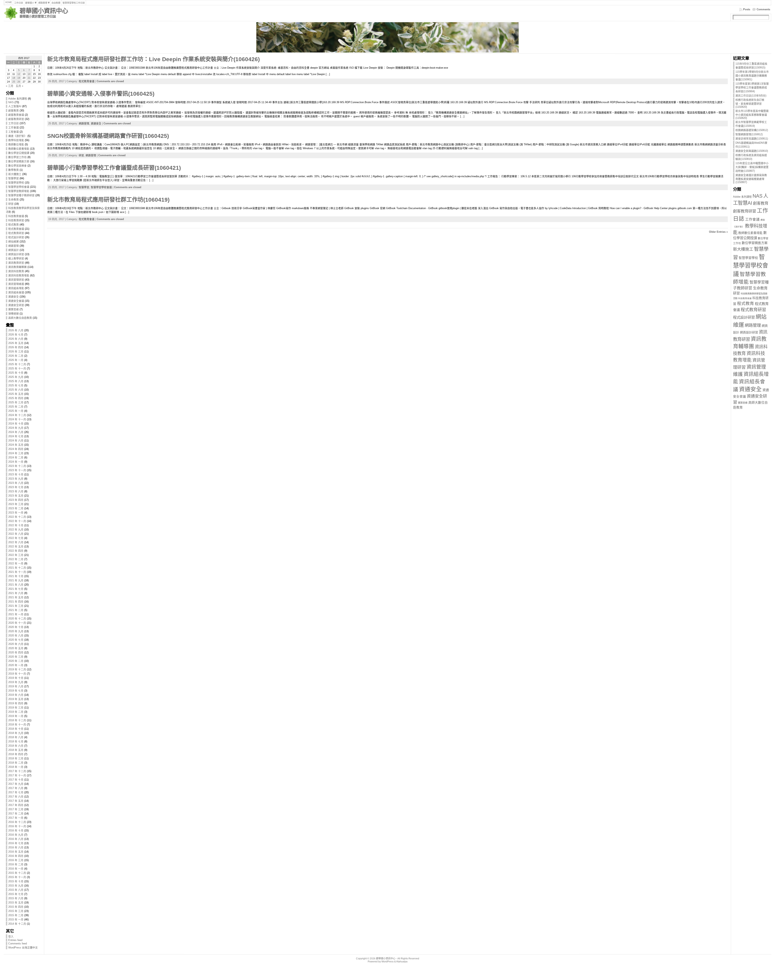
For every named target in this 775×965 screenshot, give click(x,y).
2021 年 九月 (15, 580)
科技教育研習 (16, 220)
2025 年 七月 (15, 385)
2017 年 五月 (15, 800)
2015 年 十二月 (17, 872)
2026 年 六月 (15, 338)
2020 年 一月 (15, 665)
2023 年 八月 (15, 482)
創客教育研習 (16, 118)
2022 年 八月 (15, 533)
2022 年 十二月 (17, 516)
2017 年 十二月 (17, 771)
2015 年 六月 (15, 898)
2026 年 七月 (15, 334)
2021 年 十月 (15, 576)
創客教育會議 (16, 114)
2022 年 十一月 (17, 521)
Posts (746, 9)
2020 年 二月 (15, 660)
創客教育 (13, 110)
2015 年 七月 (15, 894)
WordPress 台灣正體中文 (23, 947)
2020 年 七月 (15, 639)
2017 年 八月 (15, 788)
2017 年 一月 (15, 817)
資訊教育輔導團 (17, 266)
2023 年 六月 (15, 491)
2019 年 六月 (15, 694)
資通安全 (13, 296)
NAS (11, 102)
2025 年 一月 (15, 410)
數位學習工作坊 (17, 157)
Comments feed (17, 943)
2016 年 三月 (15, 860)
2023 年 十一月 (17, 470)
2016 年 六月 (15, 847)
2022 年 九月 (15, 529)
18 (13, 78)
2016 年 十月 (15, 830)
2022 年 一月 (15, 563)
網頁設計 (13, 249)
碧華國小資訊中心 (44, 10)
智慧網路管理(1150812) (749, 134)
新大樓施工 (14, 174)
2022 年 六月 (15, 542)
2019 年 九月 (15, 682)
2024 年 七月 (15, 436)
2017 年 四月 (15, 805)
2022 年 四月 (15, 550)
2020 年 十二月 (17, 618)
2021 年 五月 (15, 597)
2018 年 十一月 (17, 724)
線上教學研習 (16, 258)
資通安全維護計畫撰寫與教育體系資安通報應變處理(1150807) (751, 179)
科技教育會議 (16, 216)
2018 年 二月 (15, 762)
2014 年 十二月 (17, 923)
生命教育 (13, 199)
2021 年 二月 (15, 610)
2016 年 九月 (15, 834)
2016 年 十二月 (17, 822)
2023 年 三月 (15, 504)
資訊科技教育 (16, 271)
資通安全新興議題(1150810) (751, 150)
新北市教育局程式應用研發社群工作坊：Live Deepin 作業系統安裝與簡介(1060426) (153, 59)
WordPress (387, 961)
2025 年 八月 (15, 381)
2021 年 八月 (15, 584)
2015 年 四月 (15, 906)
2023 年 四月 (15, 499)
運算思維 (13, 309)
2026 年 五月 (15, 343)
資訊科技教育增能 (18, 275)
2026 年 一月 (15, 359)
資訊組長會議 (16, 292)
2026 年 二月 (15, 355)
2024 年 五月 (15, 444)
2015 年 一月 (15, 919)
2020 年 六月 (15, 643)
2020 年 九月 (15, 631)
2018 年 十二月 (17, 720)
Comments (763, 9)
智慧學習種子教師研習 (21, 195)
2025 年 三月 (15, 402)
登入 (11, 936)
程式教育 (13, 224)
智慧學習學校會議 (18, 186)
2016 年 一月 (15, 868)
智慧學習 (13, 178)
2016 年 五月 (15, 851)
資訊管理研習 (16, 279)
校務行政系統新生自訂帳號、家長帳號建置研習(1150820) (749, 103)
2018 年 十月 (15, 728)
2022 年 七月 (15, 538)
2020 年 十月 (15, 627)
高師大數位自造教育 (20, 317)
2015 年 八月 (15, 889)
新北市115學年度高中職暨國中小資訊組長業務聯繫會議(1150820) (752, 114)
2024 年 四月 (15, 449)
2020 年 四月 (15, 652)
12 (18, 74)
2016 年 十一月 (17, 826)
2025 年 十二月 (17, 364)
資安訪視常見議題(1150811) (751, 138)
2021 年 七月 (15, 588)
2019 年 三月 (15, 707)
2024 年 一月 (15, 461)
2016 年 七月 (15, 843)
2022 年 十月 (15, 525)
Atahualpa (401, 961)
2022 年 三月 (15, 554)
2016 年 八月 (15, 838)
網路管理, (85, 123)
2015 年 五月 (15, 902)
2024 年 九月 (15, 427)
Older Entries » (718, 231)
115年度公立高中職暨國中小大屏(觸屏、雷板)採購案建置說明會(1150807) (752, 167)
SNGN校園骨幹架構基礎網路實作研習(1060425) (108, 136)
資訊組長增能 (16, 288)
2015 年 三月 (15, 911)
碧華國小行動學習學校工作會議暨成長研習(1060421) (114, 168)
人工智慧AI (14, 106)
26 (18, 82)
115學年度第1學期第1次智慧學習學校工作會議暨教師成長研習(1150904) (752, 87)
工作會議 (13, 127)
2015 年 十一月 (17, 877)
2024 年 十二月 (17, 415)
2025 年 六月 (15, 389)
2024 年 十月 (15, 423)
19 (18, 78)
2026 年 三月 (15, 351)
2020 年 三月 (15, 656)
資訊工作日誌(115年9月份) (750, 95)
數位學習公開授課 (18, 152)
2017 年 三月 (15, 809)
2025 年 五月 (15, 393)
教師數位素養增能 (18, 148)
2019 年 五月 (15, 699)
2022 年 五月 (15, 546)
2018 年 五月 (15, 749)
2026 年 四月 (15, 347)
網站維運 (13, 241)
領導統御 (13, 313)
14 (29, 74)
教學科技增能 (16, 140)
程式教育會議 (16, 228)
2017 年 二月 (15, 813)
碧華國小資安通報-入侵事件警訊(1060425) (100, 94)
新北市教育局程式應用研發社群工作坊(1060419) (108, 200)
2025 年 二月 (15, 406)
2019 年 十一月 (17, 673)
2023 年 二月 (15, 508)
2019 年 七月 (15, 690)
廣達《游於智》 (17, 135)
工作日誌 (13, 123)
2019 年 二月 (15, 711)
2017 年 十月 (15, 779)
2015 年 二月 (15, 915)
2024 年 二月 (15, 457)
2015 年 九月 (15, 885)
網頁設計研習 (16, 254)
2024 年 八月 (15, 432)
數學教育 (13, 169)
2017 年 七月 (15, 792)
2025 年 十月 (15, 372)
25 (13, 82)
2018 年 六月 (15, 745)
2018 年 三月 (15, 758)
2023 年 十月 (15, 474)
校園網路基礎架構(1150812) (751, 130)
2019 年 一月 (15, 716)
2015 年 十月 (15, 881)
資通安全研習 (16, 305)
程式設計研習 (16, 237)
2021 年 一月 (15, 614)
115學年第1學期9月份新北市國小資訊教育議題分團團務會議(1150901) (752, 75)
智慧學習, (85, 187)
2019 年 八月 (15, 686)
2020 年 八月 (15, 635)
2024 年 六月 (15, 440)
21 (29, 78)
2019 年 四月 (15, 703)
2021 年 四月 (15, 601)
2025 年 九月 (15, 376)
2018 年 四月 (15, 754)
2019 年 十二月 (17, 669)
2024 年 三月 (15, 453)
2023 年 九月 (15, 478)
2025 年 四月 (15, 398)
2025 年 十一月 (17, 368)
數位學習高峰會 (17, 165)
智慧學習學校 (16, 182)
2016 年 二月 (15, 864)
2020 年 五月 (15, 648)
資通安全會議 (16, 300)
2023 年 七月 (15, 487)
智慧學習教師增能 (18, 191)
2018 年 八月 (15, 737)
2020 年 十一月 (17, 622)
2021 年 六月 (15, 593)
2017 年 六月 (15, 796)
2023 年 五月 (15, 495)
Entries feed (15, 940)
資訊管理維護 (16, 283)
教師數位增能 (16, 144)
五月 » (19, 85)
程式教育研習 (16, 233)
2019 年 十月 (15, 677)
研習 (11, 203)
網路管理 (13, 245)
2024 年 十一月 (17, 419)
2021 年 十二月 (17, 567)
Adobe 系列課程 (17, 98)
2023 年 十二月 (17, 465)
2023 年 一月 (15, 512)
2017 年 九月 (15, 783)
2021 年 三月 (15, 605)
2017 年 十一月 (17, 775)
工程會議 (13, 131)
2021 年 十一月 (17, 571)
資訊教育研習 (16, 262)
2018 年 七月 (15, 741)
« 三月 (9, 85)
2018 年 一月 (15, 766)
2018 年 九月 (15, 732)
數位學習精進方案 (18, 161)
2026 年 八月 (15, 330)
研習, (82, 155)
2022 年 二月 (15, 559)
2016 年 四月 (15, 855)
